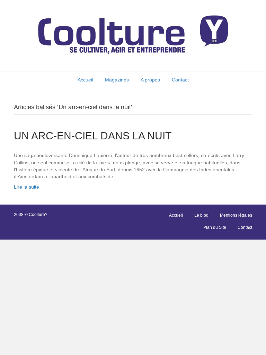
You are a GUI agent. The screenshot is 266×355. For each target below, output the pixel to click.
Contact (180, 80)
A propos (150, 80)
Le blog (201, 215)
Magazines (117, 80)
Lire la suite (26, 187)
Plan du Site (214, 227)
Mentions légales (236, 215)
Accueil (85, 80)
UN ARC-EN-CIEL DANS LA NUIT (92, 135)
